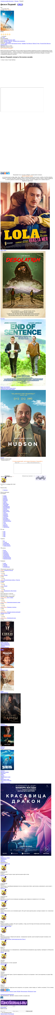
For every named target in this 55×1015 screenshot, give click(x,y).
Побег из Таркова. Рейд (6, 926)
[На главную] (14, 1004)
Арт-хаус (5, 524)
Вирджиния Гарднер (16, 43)
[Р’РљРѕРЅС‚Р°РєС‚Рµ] (1, 173)
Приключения (6, 507)
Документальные (7, 521)
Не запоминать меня (6, 1012)
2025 (4, 535)
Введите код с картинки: (6, 476)
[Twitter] (9, 173)
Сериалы (5, 565)
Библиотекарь (4, 963)
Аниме (4, 495)
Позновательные (7, 557)
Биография (5, 518)
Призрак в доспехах (8, 607)
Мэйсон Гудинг (36, 43)
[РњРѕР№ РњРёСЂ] (7, 173)
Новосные (5, 552)
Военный (5, 499)
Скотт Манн (8, 42)
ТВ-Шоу (5, 497)
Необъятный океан (8, 618)
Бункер (4, 575)
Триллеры (5, 513)
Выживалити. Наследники (8, 590)
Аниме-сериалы (7, 545)
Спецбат (2, 913)
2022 (20, 4)
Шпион (2, 976)
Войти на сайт (29, 1011)
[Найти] (14, 595)
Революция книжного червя (10, 602)
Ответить (5, 490)
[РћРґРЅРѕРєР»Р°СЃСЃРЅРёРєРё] (5, 173)
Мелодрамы (6, 504)
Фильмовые (6, 553)
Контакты (11, 994)
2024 (4, 534)
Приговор (3, 875)
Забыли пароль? (4, 1013)
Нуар (4, 522)
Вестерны (5, 500)
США (14, 39)
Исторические (6, 519)
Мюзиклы (5, 525)
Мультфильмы (6, 506)
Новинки (6, 991)
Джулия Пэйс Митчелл (45, 43)
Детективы (5, 516)
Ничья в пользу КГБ (5, 863)
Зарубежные (6, 543)
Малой (4, 586)
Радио (4, 550)
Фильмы (6, 41)
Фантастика (6, 510)
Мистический (6, 511)
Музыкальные (6, 556)
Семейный (5, 505)
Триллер (10, 41)
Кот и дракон (7, 597)
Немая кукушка (4, 900)
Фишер (2, 952)
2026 (4, 536)
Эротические (6, 527)
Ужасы (4, 512)
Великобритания (8, 39)
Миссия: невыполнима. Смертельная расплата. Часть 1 (13, 939)
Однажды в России (7, 570)
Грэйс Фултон (8, 43)
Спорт (4, 523)
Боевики (5, 498)
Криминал (5, 515)
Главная (2, 991)
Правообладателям (5, 994)
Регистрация (3, 1007)
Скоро (4, 563)
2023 (4, 532)
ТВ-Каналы (30, 991)
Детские (5, 551)
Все (4, 540)
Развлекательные (7, 558)
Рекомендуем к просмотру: (19, 41)
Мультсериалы (6, 544)
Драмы (4, 501)
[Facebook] (3, 173)
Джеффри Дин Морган (27, 43)
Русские (5, 542)
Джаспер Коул (4, 44)
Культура (5, 517)
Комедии (5, 503)
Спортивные (6, 555)
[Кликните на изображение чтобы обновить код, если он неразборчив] (40, 478)
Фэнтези (5, 509)
